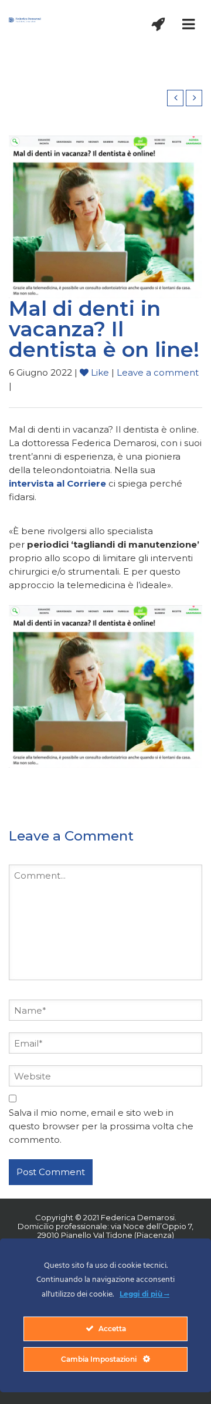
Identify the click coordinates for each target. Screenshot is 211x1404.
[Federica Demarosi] (25, 19)
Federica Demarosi (138, 1217)
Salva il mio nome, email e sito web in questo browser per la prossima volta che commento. (101, 1126)
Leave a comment (158, 372)
